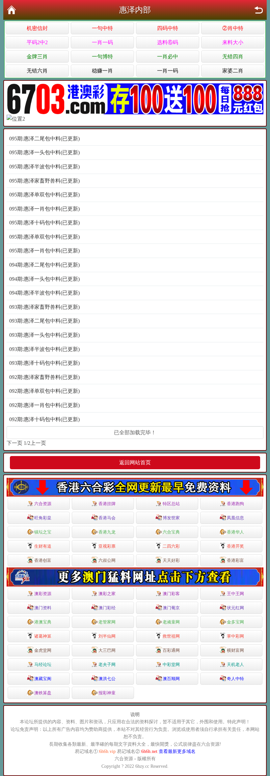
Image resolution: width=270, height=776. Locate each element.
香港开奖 (235, 546)
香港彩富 (235, 560)
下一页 (14, 443)
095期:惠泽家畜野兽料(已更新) (44, 181)
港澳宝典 (42, 621)
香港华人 (235, 532)
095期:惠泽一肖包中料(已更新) (44, 209)
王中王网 (235, 593)
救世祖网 (171, 636)
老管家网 (107, 621)
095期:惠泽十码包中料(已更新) (44, 222)
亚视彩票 (107, 546)
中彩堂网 (171, 664)
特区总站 (171, 503)
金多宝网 (235, 621)
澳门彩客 (171, 593)
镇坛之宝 (42, 532)
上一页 (38, 443)
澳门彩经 (107, 607)
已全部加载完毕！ (135, 432)
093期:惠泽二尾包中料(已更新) (44, 321)
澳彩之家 (107, 593)
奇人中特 (235, 678)
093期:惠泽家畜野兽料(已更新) (44, 307)
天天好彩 (171, 560)
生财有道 (42, 546)
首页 (11, 10)
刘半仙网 (107, 636)
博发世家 (171, 517)
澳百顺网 (171, 678)
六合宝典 (171, 532)
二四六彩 (171, 546)
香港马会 (107, 517)
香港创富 (42, 560)
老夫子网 (107, 664)
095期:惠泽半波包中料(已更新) (44, 166)
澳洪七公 (107, 678)
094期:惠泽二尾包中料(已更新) (44, 265)
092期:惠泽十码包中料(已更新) (44, 419)
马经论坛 (42, 664)
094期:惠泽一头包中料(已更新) (44, 279)
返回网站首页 (135, 462)
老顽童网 (171, 621)
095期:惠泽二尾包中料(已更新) (44, 138)
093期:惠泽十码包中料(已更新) (44, 363)
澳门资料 (42, 607)
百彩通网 (171, 650)
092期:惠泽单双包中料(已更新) (44, 391)
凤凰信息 (235, 517)
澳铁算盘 (42, 692)
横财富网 (235, 650)
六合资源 (42, 503)
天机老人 (235, 664)
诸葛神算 (42, 636)
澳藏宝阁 (42, 678)
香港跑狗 (235, 503)
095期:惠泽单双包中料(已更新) (44, 194)
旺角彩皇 (42, 517)
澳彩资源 (42, 593)
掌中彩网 (235, 636)
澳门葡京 (171, 607)
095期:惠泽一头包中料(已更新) (44, 152)
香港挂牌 (107, 503)
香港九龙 (107, 532)
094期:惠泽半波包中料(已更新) (44, 293)
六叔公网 (107, 560)
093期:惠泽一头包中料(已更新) (44, 335)
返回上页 (258, 10)
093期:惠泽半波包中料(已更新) (44, 349)
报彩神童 (107, 692)
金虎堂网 (42, 650)
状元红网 (235, 607)
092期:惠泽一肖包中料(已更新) (44, 405)
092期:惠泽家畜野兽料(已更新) (44, 377)
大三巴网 (107, 650)
